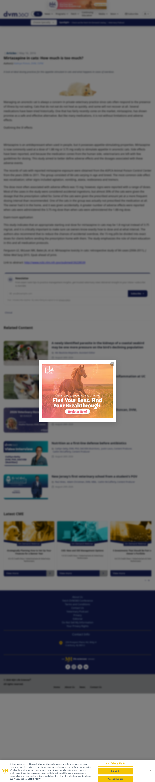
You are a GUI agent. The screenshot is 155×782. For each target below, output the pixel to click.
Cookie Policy (34, 778)
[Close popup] (112, 364)
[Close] (150, 770)
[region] (77, 771)
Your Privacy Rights (115, 763)
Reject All (115, 771)
